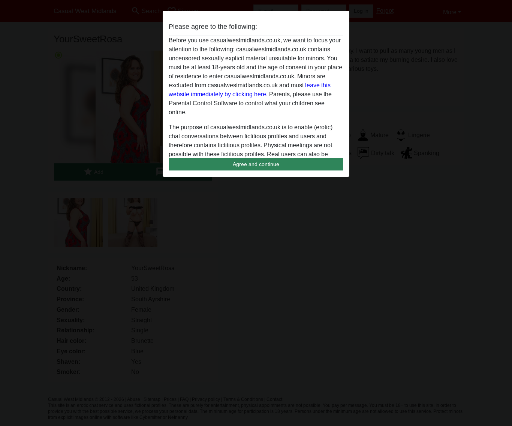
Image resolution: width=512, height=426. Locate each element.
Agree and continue (256, 164)
